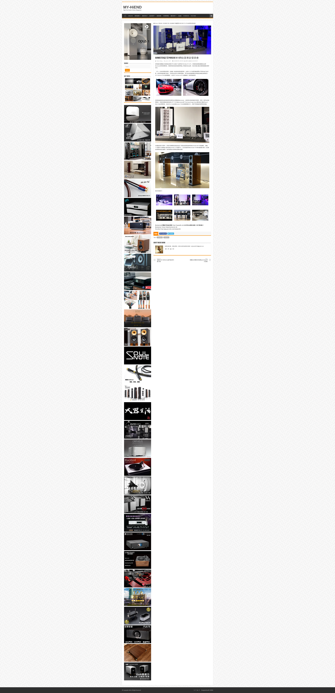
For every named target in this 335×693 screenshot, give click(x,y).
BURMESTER (166, 23)
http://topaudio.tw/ (178, 225)
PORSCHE (166, 237)
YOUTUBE (193, 15)
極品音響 (186, 61)
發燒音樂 (159, 15)
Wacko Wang (159, 61)
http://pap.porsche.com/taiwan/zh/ (170, 229)
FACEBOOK (186, 15)
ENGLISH (130, 15)
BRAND (160, 23)
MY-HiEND (132, 7)
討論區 (179, 15)
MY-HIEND (210, 690)
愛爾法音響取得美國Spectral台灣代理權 (199, 260)
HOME (125, 15)
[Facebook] (195, 690)
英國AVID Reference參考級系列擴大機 (165, 260)
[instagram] (199, 690)
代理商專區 (166, 15)
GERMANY (160, 237)
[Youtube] (197, 690)
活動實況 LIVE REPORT (193, 61)
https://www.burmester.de (169, 227)
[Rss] (194, 690)
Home (156, 23)
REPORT (181, 61)
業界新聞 (137, 15)
